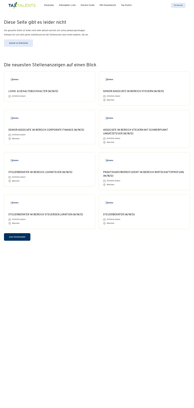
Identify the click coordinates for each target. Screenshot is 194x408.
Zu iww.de (178, 5)
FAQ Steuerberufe (107, 5)
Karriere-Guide (87, 5)
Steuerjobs (49, 5)
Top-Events (126, 5)
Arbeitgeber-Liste (67, 5)
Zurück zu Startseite (18, 43)
